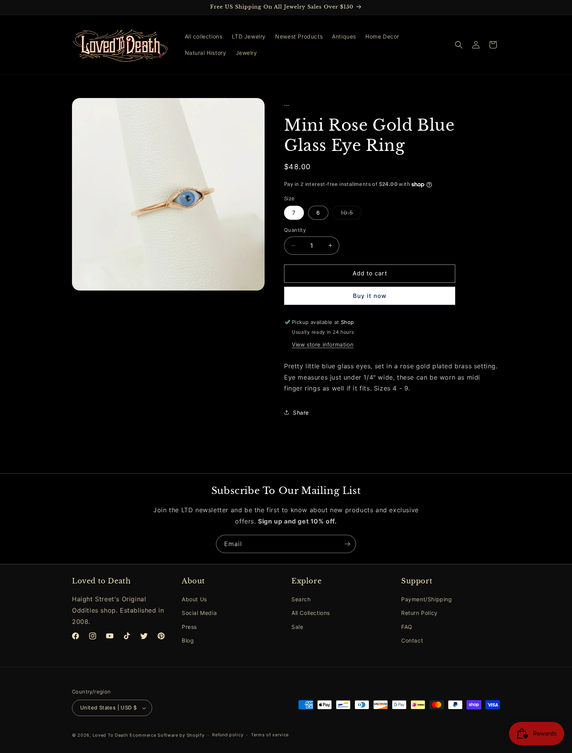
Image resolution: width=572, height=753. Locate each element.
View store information (322, 344)
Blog (188, 640)
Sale (297, 626)
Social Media (199, 613)
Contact (412, 640)
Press (189, 626)
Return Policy (419, 613)
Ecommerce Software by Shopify (167, 735)
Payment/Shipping (426, 599)
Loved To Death (110, 735)
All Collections (310, 613)
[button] (458, 44)
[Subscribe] (347, 544)
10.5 (350, 214)
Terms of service (270, 734)
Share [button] (301, 412)
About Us (194, 599)
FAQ (406, 626)
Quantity (295, 230)
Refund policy (227, 734)
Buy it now (369, 295)
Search (301, 599)
